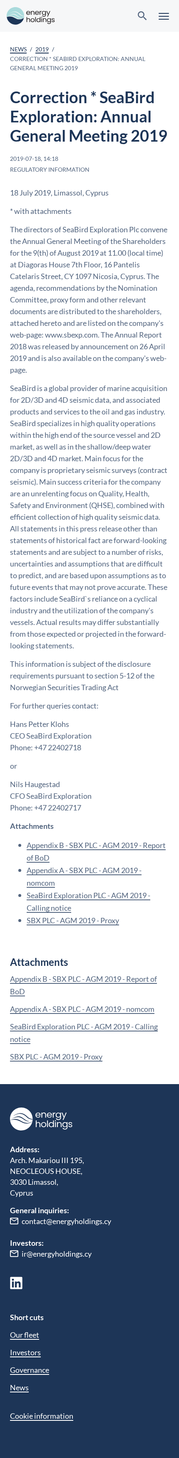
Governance (29, 1369)
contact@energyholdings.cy (66, 1221)
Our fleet (24, 1334)
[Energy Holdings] (31, 16)
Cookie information (41, 1415)
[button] (163, 16)
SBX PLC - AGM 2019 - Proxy (73, 920)
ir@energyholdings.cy (57, 1253)
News (18, 49)
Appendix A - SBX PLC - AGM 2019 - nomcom (82, 1008)
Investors (25, 1352)
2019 (42, 49)
